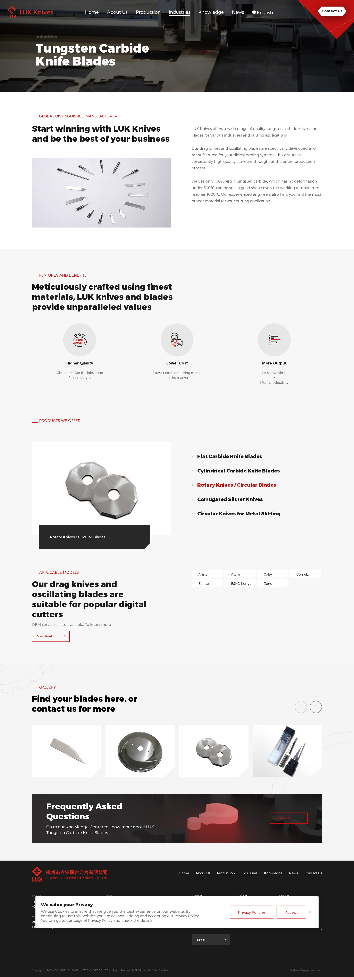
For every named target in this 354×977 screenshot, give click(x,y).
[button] (316, 707)
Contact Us (313, 873)
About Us (203, 873)
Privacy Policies (148, 970)
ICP (135, 970)
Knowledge (273, 873)
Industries (249, 873)
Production (226, 873)
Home (184, 873)
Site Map (164, 970)
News (293, 873)
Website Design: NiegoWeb (306, 970)
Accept (291, 912)
